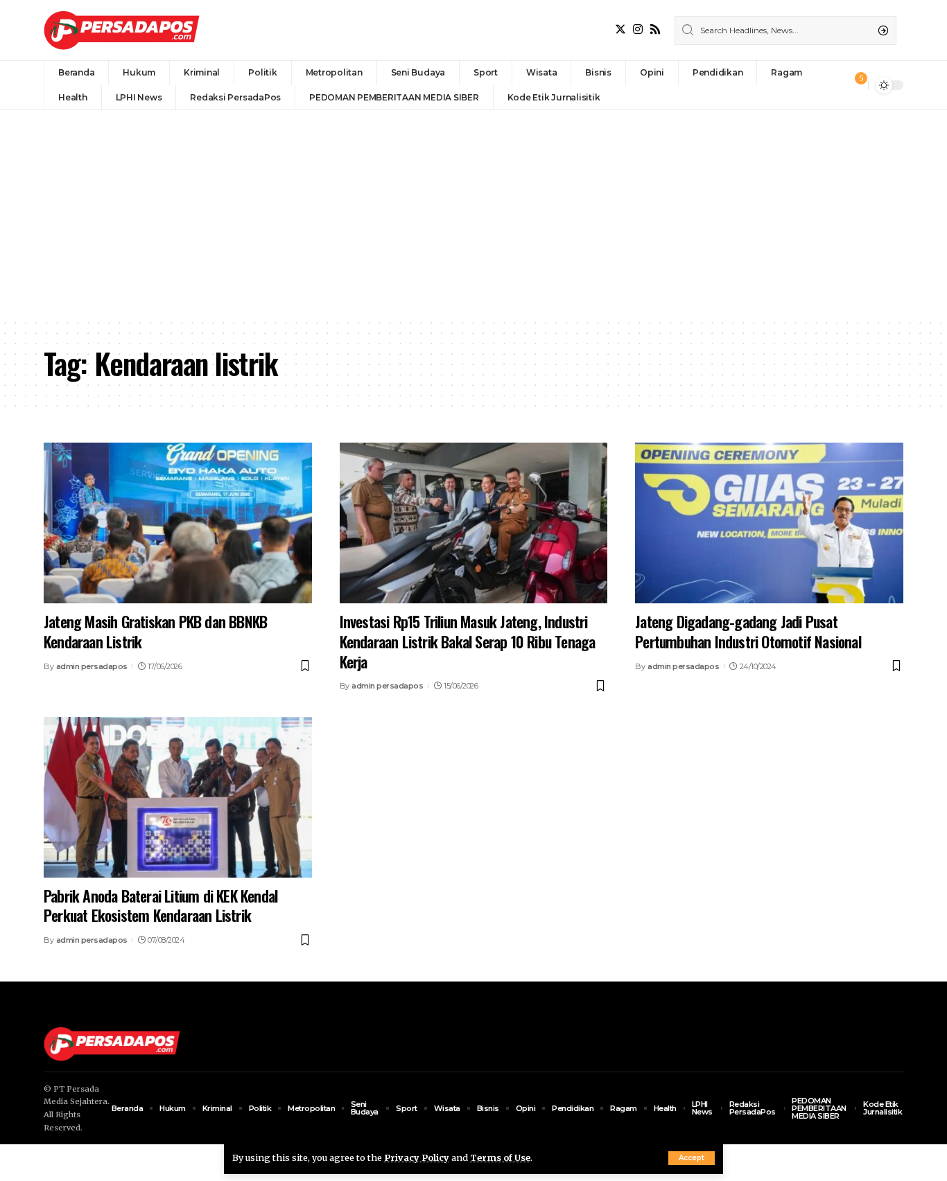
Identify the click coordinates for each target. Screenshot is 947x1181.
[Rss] (655, 29)
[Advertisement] (473, 214)
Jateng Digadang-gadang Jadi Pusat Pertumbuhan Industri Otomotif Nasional (748, 631)
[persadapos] (122, 30)
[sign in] (834, 85)
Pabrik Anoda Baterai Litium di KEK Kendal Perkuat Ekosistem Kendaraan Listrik (160, 906)
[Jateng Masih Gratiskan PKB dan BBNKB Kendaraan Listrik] (178, 523)
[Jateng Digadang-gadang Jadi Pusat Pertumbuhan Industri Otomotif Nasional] (769, 523)
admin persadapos (92, 666)
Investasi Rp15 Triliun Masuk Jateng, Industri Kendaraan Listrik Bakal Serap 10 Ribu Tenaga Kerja (468, 641)
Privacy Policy (416, 1157)
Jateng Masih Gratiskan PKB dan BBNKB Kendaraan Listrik (155, 631)
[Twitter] (620, 29)
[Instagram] (637, 29)
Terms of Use (500, 1157)
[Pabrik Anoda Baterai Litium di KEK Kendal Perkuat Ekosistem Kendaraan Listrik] (178, 797)
